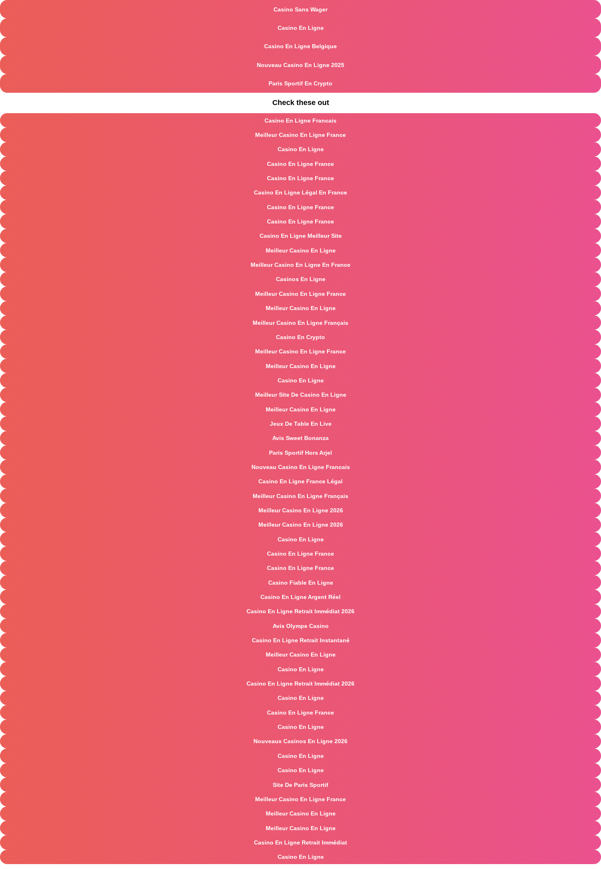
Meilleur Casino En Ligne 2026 (300, 510)
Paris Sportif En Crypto (300, 83)
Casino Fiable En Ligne (300, 582)
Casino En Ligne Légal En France (300, 192)
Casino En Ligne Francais (300, 120)
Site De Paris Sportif (300, 785)
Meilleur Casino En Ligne (301, 250)
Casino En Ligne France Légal (300, 481)
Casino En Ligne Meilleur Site (301, 235)
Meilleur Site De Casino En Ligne (300, 394)
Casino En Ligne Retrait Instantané (301, 640)
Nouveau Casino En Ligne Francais (300, 467)
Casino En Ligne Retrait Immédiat (300, 842)
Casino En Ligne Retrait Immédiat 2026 (300, 611)
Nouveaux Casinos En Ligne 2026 (300, 741)
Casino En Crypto (300, 337)
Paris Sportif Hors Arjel (300, 452)
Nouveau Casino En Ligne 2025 (300, 65)
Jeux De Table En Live (301, 423)
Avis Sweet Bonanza (300, 438)
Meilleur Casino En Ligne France (300, 135)
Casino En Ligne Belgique (300, 46)
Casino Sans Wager (300, 9)
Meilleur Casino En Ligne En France (300, 264)
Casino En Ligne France (300, 164)
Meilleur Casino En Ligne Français (300, 322)
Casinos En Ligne (300, 279)
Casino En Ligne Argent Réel (300, 597)
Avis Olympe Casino (301, 626)
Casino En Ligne (301, 28)
